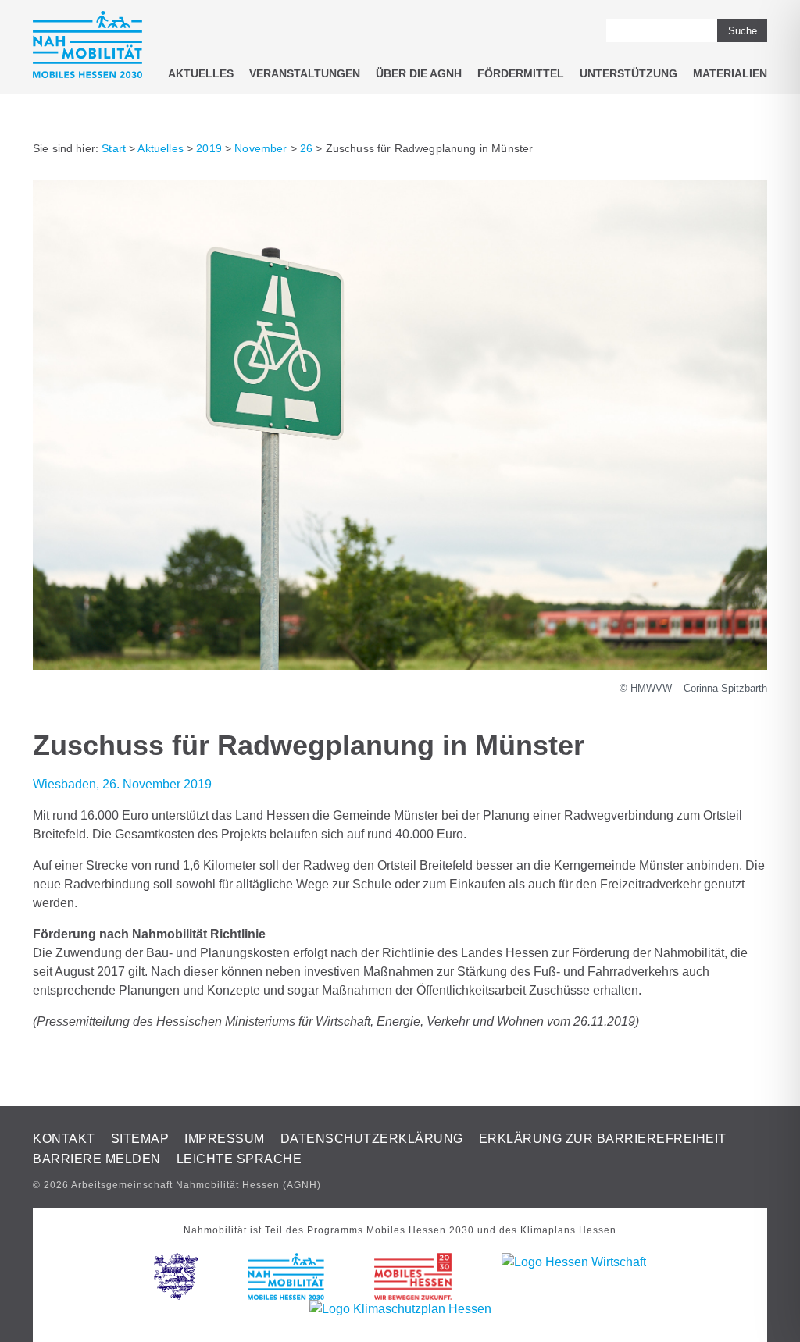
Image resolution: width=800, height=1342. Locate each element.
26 (306, 148)
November (260, 148)
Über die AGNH (419, 73)
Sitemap (140, 1138)
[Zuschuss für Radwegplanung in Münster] (400, 665)
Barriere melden (97, 1159)
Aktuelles (201, 73)
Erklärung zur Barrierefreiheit (603, 1138)
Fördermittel (520, 73)
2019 (209, 148)
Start (114, 148)
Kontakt (64, 1138)
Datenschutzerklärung (371, 1138)
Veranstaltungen (304, 73)
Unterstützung (628, 73)
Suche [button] (742, 31)
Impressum (224, 1138)
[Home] (87, 47)
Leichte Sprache (239, 1159)
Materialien (730, 73)
